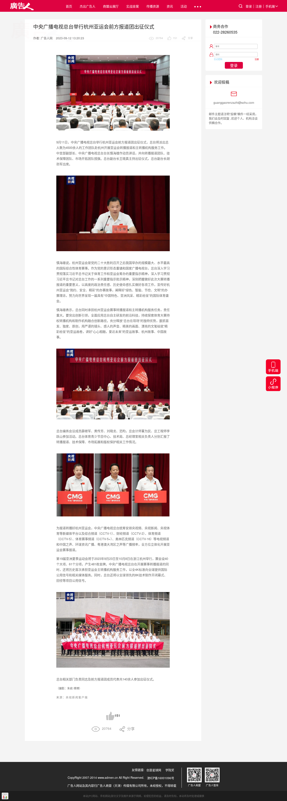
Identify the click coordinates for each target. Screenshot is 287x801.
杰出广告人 (87, 6)
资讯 (170, 6)
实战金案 (132, 6)
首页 (69, 6)
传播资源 (152, 6)
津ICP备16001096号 (160, 778)
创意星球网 (153, 770)
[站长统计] (5, 796)
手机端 (270, 6)
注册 (258, 6)
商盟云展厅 (111, 6)
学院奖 (169, 770)
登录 (249, 6)
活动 (183, 6)
